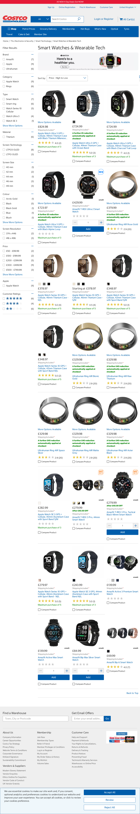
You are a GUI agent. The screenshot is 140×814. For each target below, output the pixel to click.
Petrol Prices (28, 28)
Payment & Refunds (80, 740)
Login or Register (103, 19)
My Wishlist (42, 760)
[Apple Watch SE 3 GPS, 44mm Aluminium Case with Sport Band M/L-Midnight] (74, 580)
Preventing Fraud (79, 757)
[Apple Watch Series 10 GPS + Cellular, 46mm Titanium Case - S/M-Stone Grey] (79, 284)
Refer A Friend (43, 744)
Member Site (40, 34)
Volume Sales (43, 763)
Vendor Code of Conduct (13, 780)
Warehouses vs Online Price (84, 763)
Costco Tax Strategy (11, 744)
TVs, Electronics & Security (22, 41)
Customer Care (80, 732)
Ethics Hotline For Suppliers (15, 777)
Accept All (109, 792)
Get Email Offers (83, 713)
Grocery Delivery (48, 28)
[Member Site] (47, 34)
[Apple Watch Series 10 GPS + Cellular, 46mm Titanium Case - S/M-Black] (83, 284)
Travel (9, 34)
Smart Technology (43, 41)
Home (5, 41)
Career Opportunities (12, 740)
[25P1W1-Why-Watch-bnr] (88, 61)
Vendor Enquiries (10, 774)
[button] (81, 19)
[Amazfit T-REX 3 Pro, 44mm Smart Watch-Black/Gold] (79, 503)
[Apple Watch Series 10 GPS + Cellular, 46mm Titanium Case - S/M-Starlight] (74, 284)
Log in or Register (44, 750)
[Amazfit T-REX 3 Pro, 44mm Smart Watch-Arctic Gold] (74, 503)
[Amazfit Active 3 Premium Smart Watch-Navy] (117, 580)
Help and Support (79, 737)
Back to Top (132, 693)
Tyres (126, 28)
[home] (15, 18)
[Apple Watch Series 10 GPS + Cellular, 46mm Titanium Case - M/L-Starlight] (39, 284)
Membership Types (45, 740)
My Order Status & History (48, 757)
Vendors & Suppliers (14, 765)
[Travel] (13, 34)
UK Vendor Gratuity (11, 783)
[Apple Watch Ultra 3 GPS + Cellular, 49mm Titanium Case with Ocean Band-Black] (74, 122)
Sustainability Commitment (14, 760)
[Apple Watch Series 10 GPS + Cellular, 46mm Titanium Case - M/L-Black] (49, 284)
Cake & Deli (23, 34)
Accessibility (77, 766)
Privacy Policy (8, 747)
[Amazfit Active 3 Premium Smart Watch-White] (108, 580)
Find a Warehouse (14, 713)
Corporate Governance (12, 753)
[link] (54, 118)
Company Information (12, 737)
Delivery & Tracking (80, 750)
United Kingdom (126, 7)
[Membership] (75, 28)
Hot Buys (85, 28)
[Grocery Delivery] (57, 28)
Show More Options (13, 125)
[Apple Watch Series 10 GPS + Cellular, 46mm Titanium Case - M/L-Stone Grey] (44, 284)
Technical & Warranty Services (84, 760)
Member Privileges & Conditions (51, 747)
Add (88, 229)
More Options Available (49, 122)
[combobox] (40, 19)
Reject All (109, 807)
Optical (114, 28)
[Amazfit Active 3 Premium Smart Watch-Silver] (113, 580)
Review (110, 799)
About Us (8, 732)
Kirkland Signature (10, 757)
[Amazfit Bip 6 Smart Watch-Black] (108, 651)
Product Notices (79, 753)
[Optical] (118, 28)
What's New (100, 28)
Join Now (41, 737)
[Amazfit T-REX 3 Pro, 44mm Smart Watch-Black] (83, 503)
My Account (42, 753)
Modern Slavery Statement (14, 770)
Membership (68, 28)
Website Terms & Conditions (15, 750)
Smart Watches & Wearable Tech (67, 41)
